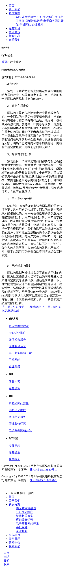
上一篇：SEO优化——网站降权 (21, 306)
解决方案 (14, 13)
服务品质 (14, 452)
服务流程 (14, 388)
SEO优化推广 (45, 16)
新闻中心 (14, 36)
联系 (5, 564)
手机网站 (25, 24)
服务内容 (14, 381)
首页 (11, 5)
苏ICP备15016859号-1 (43, 469)
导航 (5, 560)
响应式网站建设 (26, 16)
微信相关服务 (17, 339)
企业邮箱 (37, 24)
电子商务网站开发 (20, 353)
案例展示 (14, 32)
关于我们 (14, 9)
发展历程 (14, 445)
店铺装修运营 (34, 20)
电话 (5, 556)
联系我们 (14, 39)
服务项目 (14, 28)
